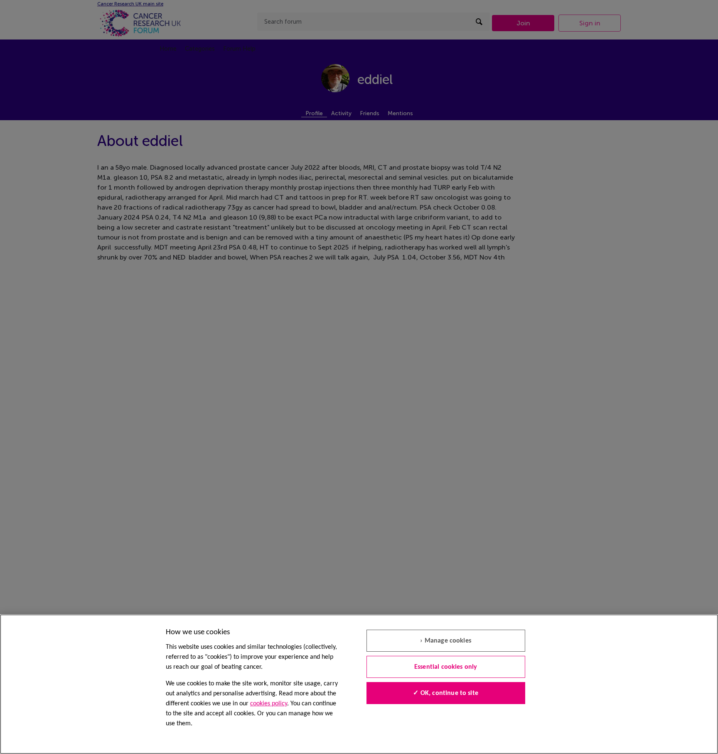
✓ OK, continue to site (445, 693)
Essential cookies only (445, 667)
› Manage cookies (445, 641)
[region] (359, 684)
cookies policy (268, 703)
